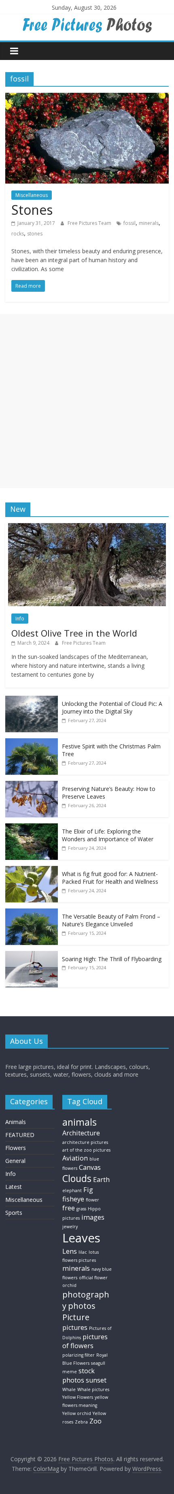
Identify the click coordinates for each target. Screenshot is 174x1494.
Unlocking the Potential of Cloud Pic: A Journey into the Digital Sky (112, 708)
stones (34, 233)
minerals (149, 223)
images (92, 1217)
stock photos (78, 1375)
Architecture (81, 1133)
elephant (72, 1190)
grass (81, 1209)
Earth (101, 1179)
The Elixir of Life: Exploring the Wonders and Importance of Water (107, 835)
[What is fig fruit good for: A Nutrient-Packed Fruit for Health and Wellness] (31, 870)
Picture (75, 1317)
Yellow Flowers (77, 1397)
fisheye (73, 1199)
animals (79, 1122)
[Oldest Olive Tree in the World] (87, 527)
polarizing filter (78, 1355)
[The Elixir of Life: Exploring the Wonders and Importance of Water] (31, 827)
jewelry (70, 1226)
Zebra (81, 1422)
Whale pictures (93, 1389)
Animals (15, 1122)
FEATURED (19, 1135)
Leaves (81, 1238)
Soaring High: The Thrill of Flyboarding (111, 959)
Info (19, 618)
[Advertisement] (87, 401)
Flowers (15, 1148)
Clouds (76, 1178)
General (15, 1161)
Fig (88, 1189)
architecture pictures (85, 1142)
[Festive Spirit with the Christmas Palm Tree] (31, 742)
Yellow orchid (76, 1413)
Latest (13, 1186)
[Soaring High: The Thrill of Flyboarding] (31, 955)
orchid (69, 1285)
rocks (17, 233)
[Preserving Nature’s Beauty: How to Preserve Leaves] (31, 785)
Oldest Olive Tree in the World (74, 633)
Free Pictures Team (90, 223)
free (68, 1207)
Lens (69, 1251)
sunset (96, 1380)
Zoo (95, 1421)
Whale (69, 1389)
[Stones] (87, 97)
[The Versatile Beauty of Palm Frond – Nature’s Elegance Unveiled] (31, 913)
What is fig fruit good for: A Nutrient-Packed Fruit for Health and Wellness (110, 878)
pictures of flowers (85, 1341)
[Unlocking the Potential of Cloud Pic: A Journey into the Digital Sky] (31, 700)
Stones (32, 209)
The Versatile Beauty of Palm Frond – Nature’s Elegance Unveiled (111, 920)
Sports (13, 1212)
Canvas (90, 1167)
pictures (74, 1327)
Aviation (75, 1158)
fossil (129, 223)
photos (81, 1305)
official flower (93, 1277)
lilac (83, 1252)
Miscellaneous (31, 195)
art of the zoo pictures (86, 1150)
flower (92, 1200)
